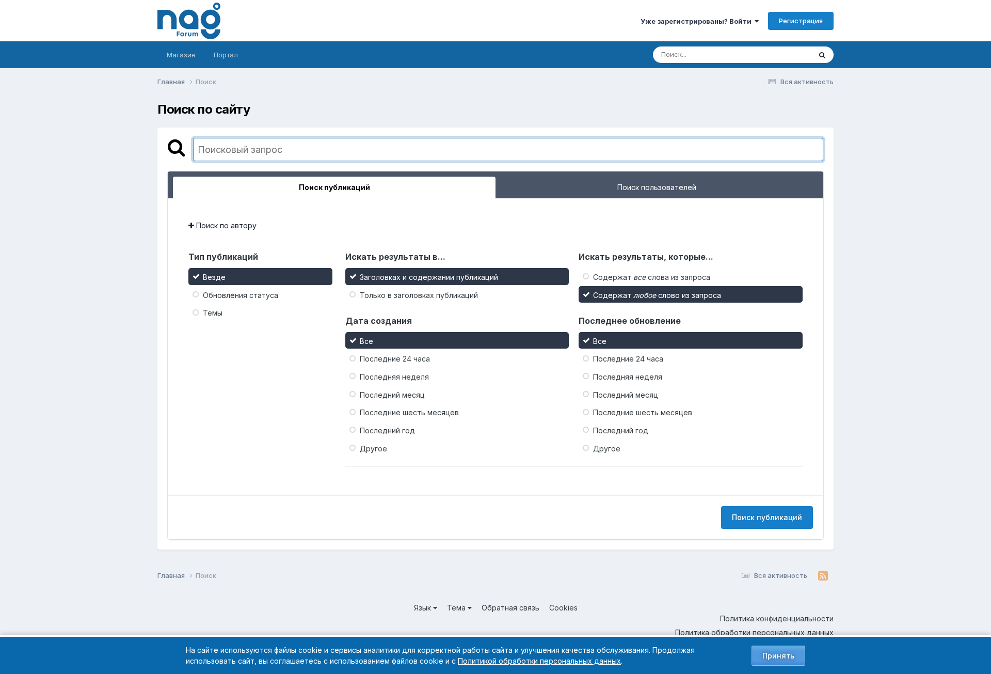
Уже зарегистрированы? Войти (698, 21)
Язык (423, 607)
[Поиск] (822, 54)
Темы (212, 312)
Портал (226, 55)
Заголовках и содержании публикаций (429, 277)
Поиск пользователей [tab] (656, 187)
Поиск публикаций (767, 517)
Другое (373, 448)
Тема (457, 607)
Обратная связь (510, 607)
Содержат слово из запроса (657, 294)
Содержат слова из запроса (651, 277)
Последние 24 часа (395, 358)
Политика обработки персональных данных (754, 632)
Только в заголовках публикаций (419, 294)
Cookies (563, 607)
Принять (778, 655)
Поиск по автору (225, 225)
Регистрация (801, 21)
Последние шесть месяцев (409, 412)
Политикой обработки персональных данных (539, 660)
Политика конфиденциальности (777, 618)
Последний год (387, 430)
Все (366, 340)
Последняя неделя (394, 376)
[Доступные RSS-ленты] (823, 576)
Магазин (181, 55)
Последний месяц (392, 394)
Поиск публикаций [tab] (334, 187)
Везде (787, 54)
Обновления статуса (240, 294)
